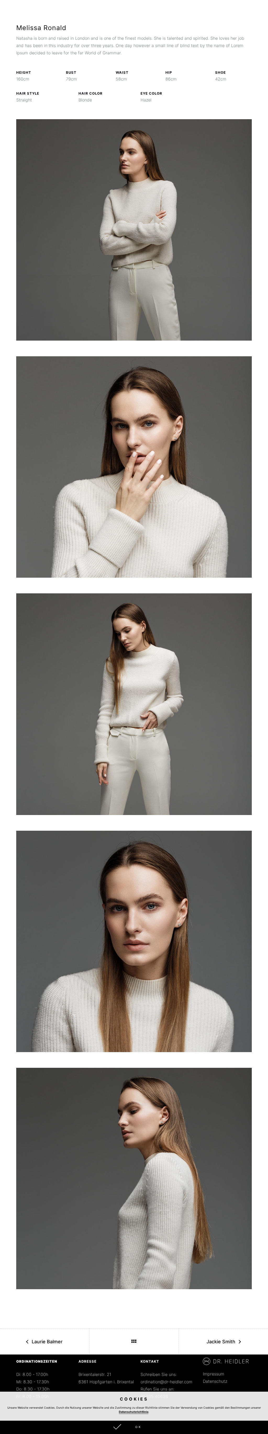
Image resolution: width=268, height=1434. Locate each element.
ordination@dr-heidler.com (166, 1381)
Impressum (213, 1373)
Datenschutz (215, 1381)
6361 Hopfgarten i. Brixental (106, 1381)
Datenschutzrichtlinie (133, 1412)
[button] (134, 1427)
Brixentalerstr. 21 (95, 1374)
